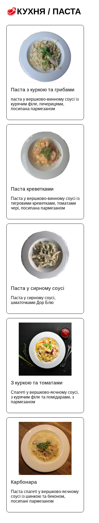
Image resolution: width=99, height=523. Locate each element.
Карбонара (45, 491)
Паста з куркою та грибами (45, 99)
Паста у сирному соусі (37, 295)
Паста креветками (45, 198)
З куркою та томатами (45, 392)
